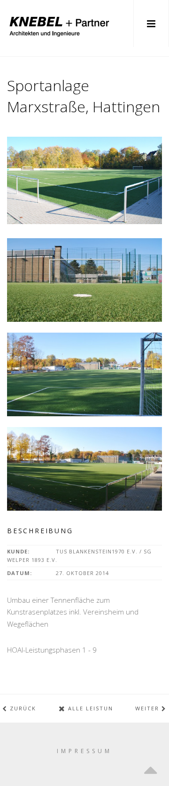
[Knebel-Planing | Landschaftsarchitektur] (58, 23)
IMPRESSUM (84, 751)
